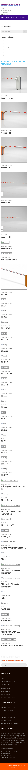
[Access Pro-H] (14, 115)
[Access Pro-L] (14, 149)
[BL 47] (3, 412)
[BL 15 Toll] (4, 322)
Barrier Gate (5, 688)
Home (3, 678)
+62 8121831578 (20, 17)
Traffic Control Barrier (6, 56)
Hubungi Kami (5, 685)
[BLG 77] (4, 469)
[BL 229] (4, 333)
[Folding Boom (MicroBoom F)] (9, 480)
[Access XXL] (14, 219)
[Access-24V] (5, 242)
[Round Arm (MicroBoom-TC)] (9, 541)
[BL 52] (3, 423)
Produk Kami (4, 12)
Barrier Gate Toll (5, 53)
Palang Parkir (5, 691)
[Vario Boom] (5, 614)
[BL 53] (3, 446)
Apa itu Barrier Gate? (6, 10)
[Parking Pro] (5, 530)
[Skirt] (3, 553)
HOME (2, 9)
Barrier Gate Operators (7, 47)
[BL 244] (4, 378)
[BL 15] (3, 299)
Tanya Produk (4, 14)
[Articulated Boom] (6, 253)
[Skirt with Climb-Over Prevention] (10, 564)
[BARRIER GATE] (10, 4)
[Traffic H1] (4, 603)
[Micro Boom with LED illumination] (10, 505)
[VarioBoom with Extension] (8, 639)
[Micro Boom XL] (6, 519)
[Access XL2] (14, 184)
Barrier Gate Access (6, 41)
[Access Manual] (14, 80)
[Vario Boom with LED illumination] (10, 625)
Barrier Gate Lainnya (8, 698)
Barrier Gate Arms (5, 44)
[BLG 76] (4, 457)
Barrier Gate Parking (6, 50)
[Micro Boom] (5, 494)
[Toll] (3, 592)
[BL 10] (14, 276)
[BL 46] (3, 401)
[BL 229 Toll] (5, 367)
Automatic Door (6, 694)
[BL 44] (3, 390)
